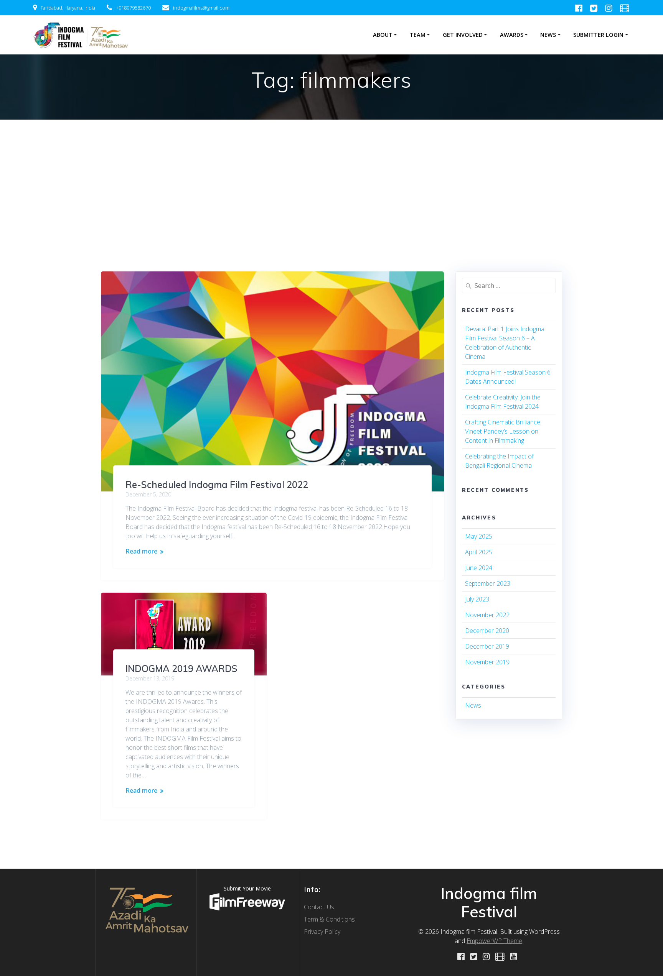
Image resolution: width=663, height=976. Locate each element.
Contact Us (319, 907)
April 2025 (478, 552)
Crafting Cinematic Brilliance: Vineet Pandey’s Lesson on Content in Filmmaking (503, 431)
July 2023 (477, 599)
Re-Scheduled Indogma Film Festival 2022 (216, 484)
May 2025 (478, 536)
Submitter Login (598, 34)
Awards (511, 34)
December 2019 (487, 646)
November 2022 (487, 615)
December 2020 (487, 630)
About (383, 34)
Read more (141, 551)
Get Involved (463, 34)
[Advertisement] (331, 177)
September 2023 (487, 583)
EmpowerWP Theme (494, 941)
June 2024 (478, 568)
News (548, 34)
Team (418, 34)
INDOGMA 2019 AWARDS (181, 668)
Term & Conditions (329, 919)
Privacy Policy (322, 931)
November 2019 (487, 662)
